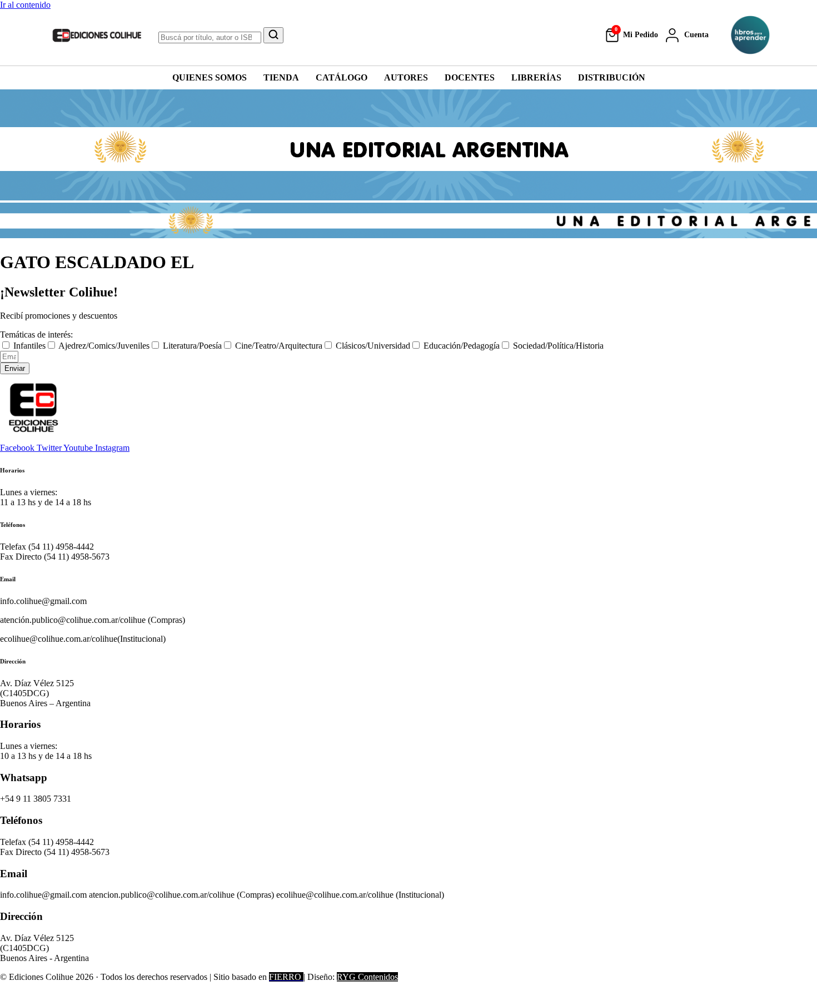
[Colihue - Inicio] (97, 35)
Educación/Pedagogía (462, 345)
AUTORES (406, 77)
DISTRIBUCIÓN (611, 77)
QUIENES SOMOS (209, 77)
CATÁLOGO (341, 77)
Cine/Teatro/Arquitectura (278, 345)
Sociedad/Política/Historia (558, 345)
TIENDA (281, 77)
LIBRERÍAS (536, 77)
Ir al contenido (25, 4)
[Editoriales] (750, 35)
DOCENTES (470, 77)
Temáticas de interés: (36, 334)
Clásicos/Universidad (373, 345)
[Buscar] (273, 35)
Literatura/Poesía (192, 345)
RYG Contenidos (367, 977)
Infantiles (29, 345)
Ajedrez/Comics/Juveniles (104, 345)
